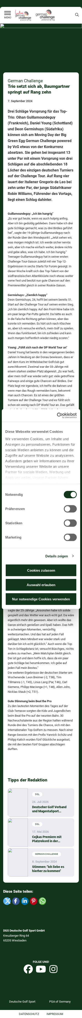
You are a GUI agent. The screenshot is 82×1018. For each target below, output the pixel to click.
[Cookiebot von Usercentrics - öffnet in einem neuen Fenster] (58, 415)
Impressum (54, 1014)
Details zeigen (56, 556)
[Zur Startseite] (7, 13)
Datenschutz (29, 1014)
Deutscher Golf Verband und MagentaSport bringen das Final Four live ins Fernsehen (49, 809)
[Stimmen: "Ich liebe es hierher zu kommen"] (18, 862)
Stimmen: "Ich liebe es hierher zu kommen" (48, 869)
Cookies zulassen (41, 570)
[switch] (70, 509)
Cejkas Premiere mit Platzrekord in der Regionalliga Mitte (47, 839)
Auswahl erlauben (41, 585)
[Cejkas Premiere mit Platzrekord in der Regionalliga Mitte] (18, 832)
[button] (6, 901)
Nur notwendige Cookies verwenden (41, 599)
